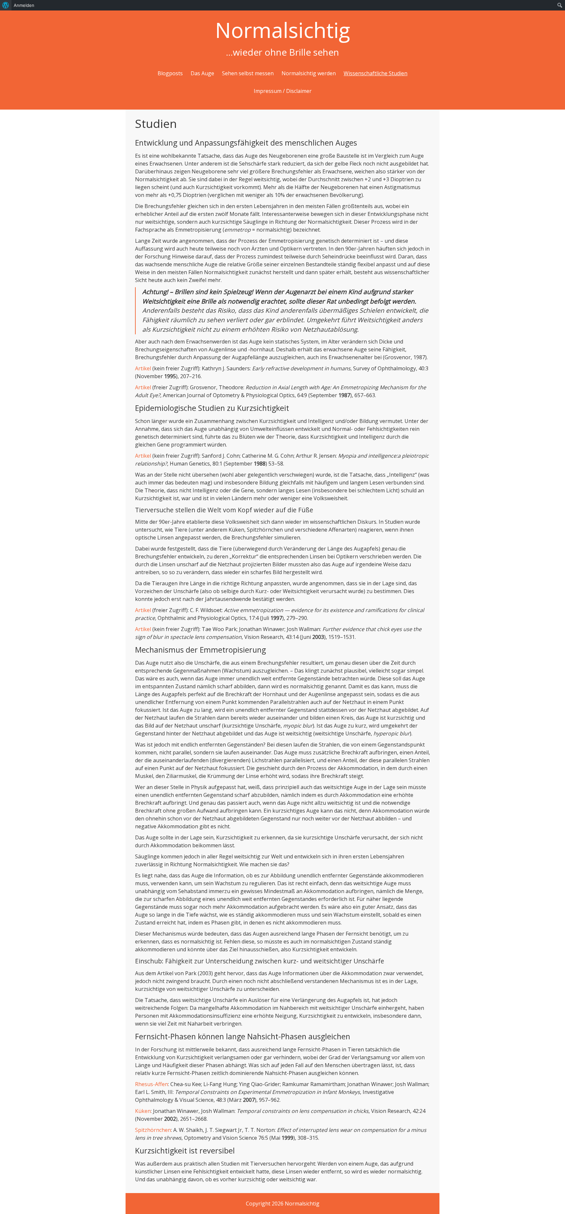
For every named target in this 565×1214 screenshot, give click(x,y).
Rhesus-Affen (151, 1084)
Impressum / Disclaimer (283, 91)
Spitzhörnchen (153, 1130)
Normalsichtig (282, 30)
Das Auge (202, 73)
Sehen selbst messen (248, 73)
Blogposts (170, 73)
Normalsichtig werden (309, 73)
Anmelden (24, 5)
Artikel (143, 368)
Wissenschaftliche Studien (375, 73)
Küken (143, 1111)
